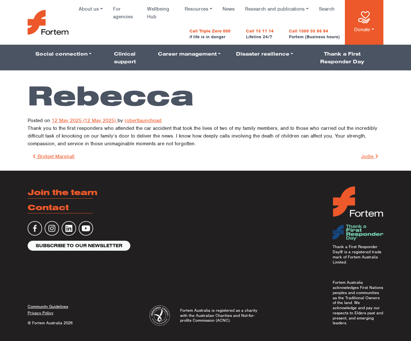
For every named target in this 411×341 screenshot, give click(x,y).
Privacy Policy (40, 313)
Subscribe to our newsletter (79, 245)
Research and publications (275, 9)
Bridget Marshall (55, 156)
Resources (196, 9)
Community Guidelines (48, 306)
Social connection (61, 53)
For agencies (123, 13)
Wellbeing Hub (158, 13)
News (229, 9)
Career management (187, 53)
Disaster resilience (262, 53)
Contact (48, 207)
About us (89, 9)
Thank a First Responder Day (342, 57)
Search (327, 9)
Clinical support (125, 57)
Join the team (63, 192)
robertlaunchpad (143, 120)
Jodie (368, 156)
